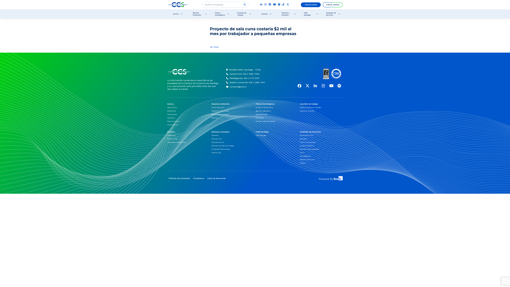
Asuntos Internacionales (265, 121)
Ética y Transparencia (220, 114)
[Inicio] (193, 72)
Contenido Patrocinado (221, 149)
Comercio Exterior (307, 146)
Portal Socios (332, 5)
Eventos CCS (172, 139)
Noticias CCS (217, 139)
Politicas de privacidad (179, 178)
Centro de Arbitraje (307, 142)
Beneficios (171, 111)
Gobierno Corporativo (220, 111)
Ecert (302, 153)
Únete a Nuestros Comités (310, 107)
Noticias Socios (173, 121)
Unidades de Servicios (331, 14)
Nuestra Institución (197, 14)
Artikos (303, 163)
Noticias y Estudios (285, 14)
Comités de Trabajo (241, 14)
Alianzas (215, 118)
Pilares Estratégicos (220, 14)
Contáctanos (311, 5)
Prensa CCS (216, 153)
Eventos (265, 14)
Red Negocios (305, 156)
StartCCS (171, 118)
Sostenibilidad (261, 114)
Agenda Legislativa (263, 111)
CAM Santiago (307, 14)
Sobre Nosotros (218, 107)
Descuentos (172, 114)
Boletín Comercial (307, 160)
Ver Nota (214, 47)
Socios (176, 14)
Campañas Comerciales (176, 142)
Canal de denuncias (216, 178)
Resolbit (303, 139)
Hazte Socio (172, 107)
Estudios (215, 135)
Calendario (171, 135)
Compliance (198, 178)
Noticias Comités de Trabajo (223, 146)
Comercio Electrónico (264, 107)
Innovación (260, 118)
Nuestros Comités (307, 111)
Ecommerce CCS (306, 135)
